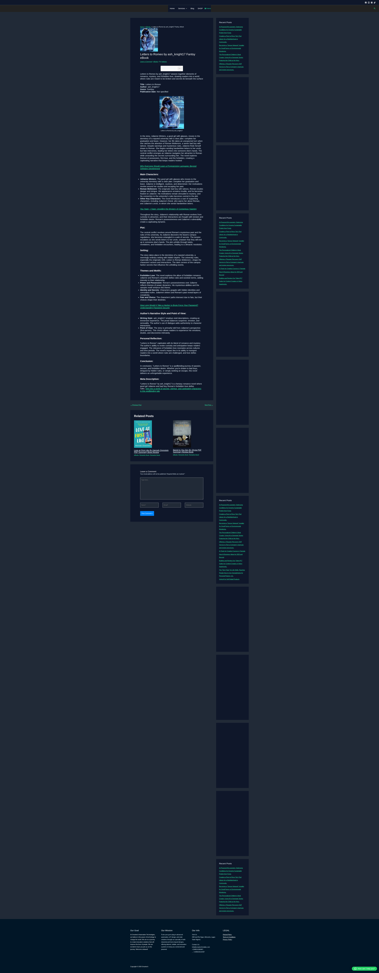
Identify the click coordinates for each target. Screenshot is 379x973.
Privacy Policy (227, 939)
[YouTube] (369, 2)
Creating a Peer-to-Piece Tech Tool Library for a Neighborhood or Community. (230, 39)
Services (181, 8)
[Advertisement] (232, 109)
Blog (192, 8)
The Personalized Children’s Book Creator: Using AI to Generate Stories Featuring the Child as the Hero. (231, 57)
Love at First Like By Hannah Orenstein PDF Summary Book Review (151, 451)
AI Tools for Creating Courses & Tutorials (232, 268)
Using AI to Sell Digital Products (229, 579)
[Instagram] (372, 2)
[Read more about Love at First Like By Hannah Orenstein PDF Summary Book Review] (143, 434)
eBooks (155, 61)
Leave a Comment (146, 61)
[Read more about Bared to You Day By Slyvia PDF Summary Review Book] (182, 434)
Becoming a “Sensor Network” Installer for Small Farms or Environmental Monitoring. (231, 48)
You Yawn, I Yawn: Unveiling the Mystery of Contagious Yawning (168, 209)
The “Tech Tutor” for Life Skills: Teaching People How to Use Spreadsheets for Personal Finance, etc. (232, 573)
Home (172, 8)
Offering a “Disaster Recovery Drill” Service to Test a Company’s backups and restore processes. (231, 67)
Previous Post (135, 405)
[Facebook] (366, 2)
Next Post (209, 405)
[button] (186, 8)
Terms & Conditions (229, 937)
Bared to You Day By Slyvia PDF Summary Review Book (187, 451)
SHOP (200, 8)
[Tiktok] (375, 2)
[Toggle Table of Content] (178, 68)
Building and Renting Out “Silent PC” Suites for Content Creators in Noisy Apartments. (230, 281)
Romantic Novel (144, 455)
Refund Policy (227, 934)
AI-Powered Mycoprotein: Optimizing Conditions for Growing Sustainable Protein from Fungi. (231, 30)
